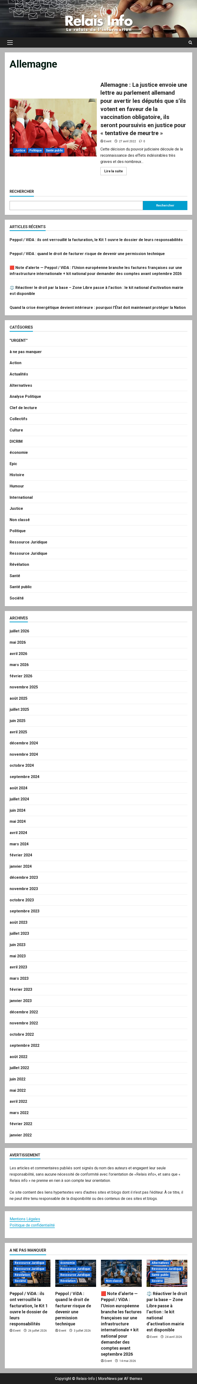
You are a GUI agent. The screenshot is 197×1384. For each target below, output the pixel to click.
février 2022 (21, 1124)
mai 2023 (18, 956)
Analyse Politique (25, 396)
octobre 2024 (22, 765)
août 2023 (18, 922)
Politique (35, 150)
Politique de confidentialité (32, 1225)
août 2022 (18, 1056)
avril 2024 (18, 832)
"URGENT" (19, 340)
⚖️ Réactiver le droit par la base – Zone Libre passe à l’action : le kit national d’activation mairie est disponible (167, 1311)
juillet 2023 (19, 933)
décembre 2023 (24, 877)
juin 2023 (17, 944)
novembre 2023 (24, 888)
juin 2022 (17, 1079)
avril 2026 (18, 653)
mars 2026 (19, 664)
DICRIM (16, 441)
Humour (17, 486)
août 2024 (18, 788)
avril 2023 (18, 967)
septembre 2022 (24, 1045)
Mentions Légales (25, 1219)
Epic (13, 463)
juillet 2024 (19, 799)
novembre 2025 (24, 687)
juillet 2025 (19, 709)
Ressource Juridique (28, 542)
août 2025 (18, 698)
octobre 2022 (22, 1034)
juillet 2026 (19, 631)
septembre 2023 (24, 911)
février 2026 (21, 676)
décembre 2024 (24, 743)
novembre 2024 (24, 754)
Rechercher (22, 191)
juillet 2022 (19, 1068)
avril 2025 (18, 732)
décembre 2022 (24, 1012)
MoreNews (107, 1378)
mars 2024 (19, 844)
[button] (10, 42)
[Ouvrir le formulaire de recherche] (190, 42)
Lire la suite (115, 172)
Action (15, 363)
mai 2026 (18, 642)
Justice (20, 150)
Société (17, 598)
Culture (16, 430)
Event (107, 141)
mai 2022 (18, 1090)
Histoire (17, 475)
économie (19, 452)
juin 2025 (17, 720)
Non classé (20, 519)
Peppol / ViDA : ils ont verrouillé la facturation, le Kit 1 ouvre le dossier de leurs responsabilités (96, 239)
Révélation (19, 564)
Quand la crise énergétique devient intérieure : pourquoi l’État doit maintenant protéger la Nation (98, 307)
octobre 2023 (22, 900)
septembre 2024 (24, 776)
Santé (15, 576)
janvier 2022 (21, 1135)
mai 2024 (18, 821)
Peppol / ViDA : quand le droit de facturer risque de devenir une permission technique (87, 253)
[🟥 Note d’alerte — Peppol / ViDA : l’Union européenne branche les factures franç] (121, 1273)
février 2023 (21, 989)
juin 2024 (17, 810)
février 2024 (21, 855)
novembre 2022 (24, 1023)
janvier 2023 (21, 1000)
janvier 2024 (21, 866)
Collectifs (18, 419)
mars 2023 (19, 978)
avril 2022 (18, 1101)
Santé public (54, 150)
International (21, 497)
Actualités (19, 374)
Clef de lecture (23, 407)
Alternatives (21, 385)
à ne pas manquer (26, 351)
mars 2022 (19, 1112)
